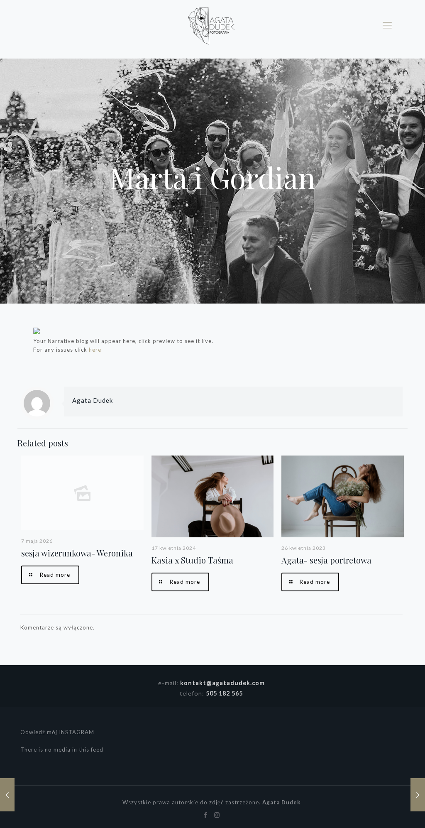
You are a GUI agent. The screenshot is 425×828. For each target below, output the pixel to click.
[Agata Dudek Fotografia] (211, 25)
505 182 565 (224, 693)
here (95, 349)
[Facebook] (205, 814)
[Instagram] (216, 814)
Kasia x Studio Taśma (192, 560)
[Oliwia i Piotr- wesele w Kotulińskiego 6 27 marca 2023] (417, 794)
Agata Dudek (92, 400)
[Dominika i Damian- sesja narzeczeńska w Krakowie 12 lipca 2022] (7, 794)
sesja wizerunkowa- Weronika (77, 553)
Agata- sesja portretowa (326, 560)
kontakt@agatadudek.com (222, 682)
